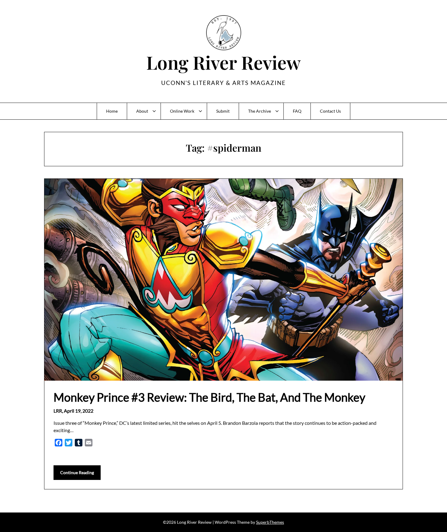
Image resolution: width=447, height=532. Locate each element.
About (142, 111)
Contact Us (330, 111)
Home (112, 111)
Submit (223, 111)
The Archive (259, 111)
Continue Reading (77, 472)
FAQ (297, 111)
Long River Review (223, 62)
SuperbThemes (270, 522)
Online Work (182, 111)
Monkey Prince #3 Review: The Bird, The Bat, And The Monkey (209, 397)
